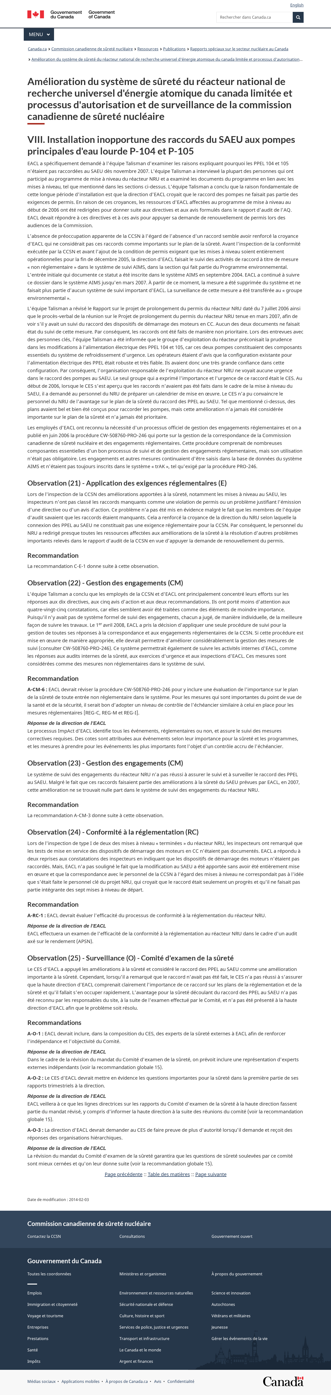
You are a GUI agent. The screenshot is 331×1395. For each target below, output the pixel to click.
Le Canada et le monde (140, 1350)
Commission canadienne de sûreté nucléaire (92, 49)
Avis (157, 1381)
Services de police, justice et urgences (154, 1327)
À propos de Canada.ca (127, 1381)
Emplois (34, 1293)
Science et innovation (231, 1293)
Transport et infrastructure (144, 1338)
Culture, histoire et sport (142, 1315)
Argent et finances (136, 1361)
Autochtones (223, 1304)
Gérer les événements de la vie (240, 1338)
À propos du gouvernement (237, 1274)
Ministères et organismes (142, 1274)
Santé (32, 1350)
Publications (174, 49)
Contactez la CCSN (44, 1236)
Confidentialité (180, 1381)
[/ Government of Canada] (71, 15)
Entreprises (37, 1327)
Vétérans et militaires (231, 1315)
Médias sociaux (41, 1381)
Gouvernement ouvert (232, 1236)
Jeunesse (220, 1327)
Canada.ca (37, 49)
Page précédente (123, 1174)
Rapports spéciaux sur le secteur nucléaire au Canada (239, 49)
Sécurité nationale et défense (146, 1304)
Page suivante (211, 1174)
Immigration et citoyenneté (52, 1304)
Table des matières (169, 1174)
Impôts (33, 1361)
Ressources (147, 49)
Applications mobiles (81, 1381)
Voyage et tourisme (45, 1315)
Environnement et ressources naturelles (156, 1293)
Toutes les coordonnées (49, 1274)
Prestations (37, 1338)
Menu (41, 34)
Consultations (132, 1236)
